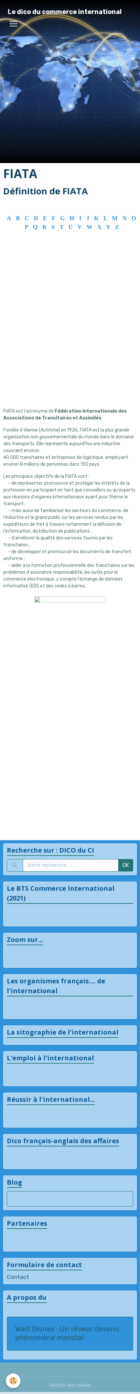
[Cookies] (13, 1380)
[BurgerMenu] (13, 23)
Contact (18, 1277)
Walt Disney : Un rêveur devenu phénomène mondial (67, 1333)
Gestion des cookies (70, 1385)
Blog (18, 1199)
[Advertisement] (70, 331)
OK (125, 865)
